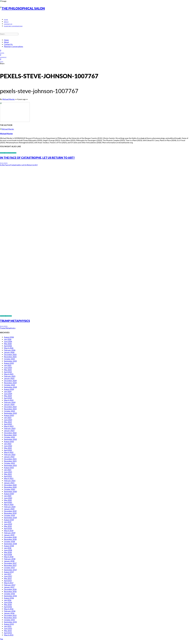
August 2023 (9, 415)
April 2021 (8, 476)
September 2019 (10, 517)
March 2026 (8, 348)
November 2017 (10, 565)
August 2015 (9, 624)
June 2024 (8, 394)
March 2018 (8, 557)
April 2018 (8, 554)
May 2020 (8, 500)
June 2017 (8, 576)
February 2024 (9, 402)
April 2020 (8, 502)
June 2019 (8, 524)
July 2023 (7, 417)
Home (6, 19)
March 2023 (8, 426)
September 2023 (10, 413)
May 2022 (8, 448)
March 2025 (8, 374)
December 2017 (10, 563)
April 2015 (8, 633)
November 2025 (10, 357)
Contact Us (8, 24)
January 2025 (9, 378)
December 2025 (10, 354)
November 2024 (10, 383)
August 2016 (9, 598)
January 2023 (9, 430)
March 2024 (8, 400)
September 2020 (10, 491)
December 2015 (10, 615)
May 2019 (8, 526)
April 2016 (8, 607)
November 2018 (10, 539)
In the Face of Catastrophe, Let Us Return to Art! (37, 157)
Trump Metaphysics (15, 320)
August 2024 (9, 389)
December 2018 (10, 537)
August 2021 (9, 467)
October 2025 (9, 359)
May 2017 (8, 578)
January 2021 (9, 483)
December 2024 (10, 380)
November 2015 (10, 617)
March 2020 (8, 504)
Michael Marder (8, 99)
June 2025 (8, 367)
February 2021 (9, 481)
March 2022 (8, 452)
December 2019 (10, 511)
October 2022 (9, 437)
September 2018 (10, 544)
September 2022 (10, 439)
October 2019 (9, 515)
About (6, 22)
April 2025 (8, 372)
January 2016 (9, 613)
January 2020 (9, 509)
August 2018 (9, 546)
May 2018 (8, 552)
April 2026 (8, 346)
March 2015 (8, 635)
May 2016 (8, 604)
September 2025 (10, 361)
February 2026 (9, 350)
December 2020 (10, 485)
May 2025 (8, 370)
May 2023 (8, 422)
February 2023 (9, 428)
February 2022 (9, 454)
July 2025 (7, 365)
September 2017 (10, 570)
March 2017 (8, 583)
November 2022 (10, 435)
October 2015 (9, 620)
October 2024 (9, 385)
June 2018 (8, 550)
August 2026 (9, 337)
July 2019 (7, 522)
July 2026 (7, 339)
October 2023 (9, 411)
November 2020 (10, 487)
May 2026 (8, 344)
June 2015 (8, 628)
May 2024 (8, 396)
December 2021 (10, 459)
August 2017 (9, 572)
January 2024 (9, 404)
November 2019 (10, 513)
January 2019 (9, 535)
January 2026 (9, 352)
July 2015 (7, 626)
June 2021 (8, 472)
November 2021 (10, 461)
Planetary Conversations (13, 26)
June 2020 (8, 498)
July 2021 (7, 470)
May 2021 (8, 474)
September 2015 (10, 622)
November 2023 (10, 409)
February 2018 (9, 559)
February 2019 (9, 533)
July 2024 (7, 391)
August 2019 (9, 520)
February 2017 (9, 585)
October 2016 (9, 594)
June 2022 (8, 446)
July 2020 (7, 496)
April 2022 (8, 450)
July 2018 (7, 548)
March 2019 (8, 531)
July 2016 (7, 600)
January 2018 (9, 561)
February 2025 (9, 376)
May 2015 (8, 631)
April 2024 (8, 398)
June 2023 (8, 420)
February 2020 (9, 507)
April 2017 (8, 581)
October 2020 (9, 489)
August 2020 (9, 494)
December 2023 (10, 407)
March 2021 (8, 478)
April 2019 (8, 528)
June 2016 (8, 602)
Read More (4, 163)
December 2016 (10, 589)
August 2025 (9, 363)
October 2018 (9, 541)
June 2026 (8, 341)
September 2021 (10, 465)
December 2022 (10, 433)
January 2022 (9, 457)
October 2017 (9, 567)
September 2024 (10, 387)
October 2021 (9, 463)
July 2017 (7, 574)
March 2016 (8, 609)
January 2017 (9, 587)
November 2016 (10, 591)
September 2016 (10, 596)
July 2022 (7, 444)
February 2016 (9, 611)
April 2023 (8, 424)
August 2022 (9, 441)
